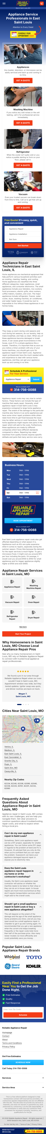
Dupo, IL (8, 764)
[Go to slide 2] (22, 704)
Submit (36, 379)
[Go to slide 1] (17, 704)
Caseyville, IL (10, 771)
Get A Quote (23, 80)
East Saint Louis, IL (13, 754)
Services (6, 1078)
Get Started (23, 246)
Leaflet (41, 742)
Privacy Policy (8, 1046)
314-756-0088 (25, 389)
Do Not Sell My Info (11, 1124)
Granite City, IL (11, 761)
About (5, 1039)
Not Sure (13, 239)
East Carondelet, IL (13, 757)
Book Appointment (23, 521)
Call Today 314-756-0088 (14, 1068)
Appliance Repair (16, 229)
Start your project (23, 634)
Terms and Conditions (12, 1043)
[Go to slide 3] (25, 704)
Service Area (8, 1087)
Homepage (7, 1032)
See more (23, 627)
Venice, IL (8, 747)
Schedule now (23, 1062)
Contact (5, 1036)
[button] (23, 729)
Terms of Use (25, 1124)
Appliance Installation (18, 234)
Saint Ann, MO (10, 768)
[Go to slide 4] (28, 704)
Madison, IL (9, 750)
